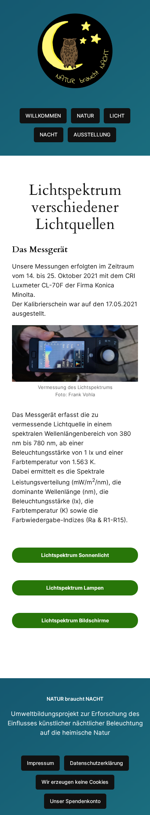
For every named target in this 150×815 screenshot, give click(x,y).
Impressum (40, 763)
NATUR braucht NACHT (75, 699)
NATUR (85, 115)
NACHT (49, 134)
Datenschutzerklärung (96, 763)
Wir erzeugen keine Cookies (75, 782)
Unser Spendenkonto (75, 801)
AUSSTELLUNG (92, 134)
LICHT (117, 115)
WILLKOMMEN (43, 115)
